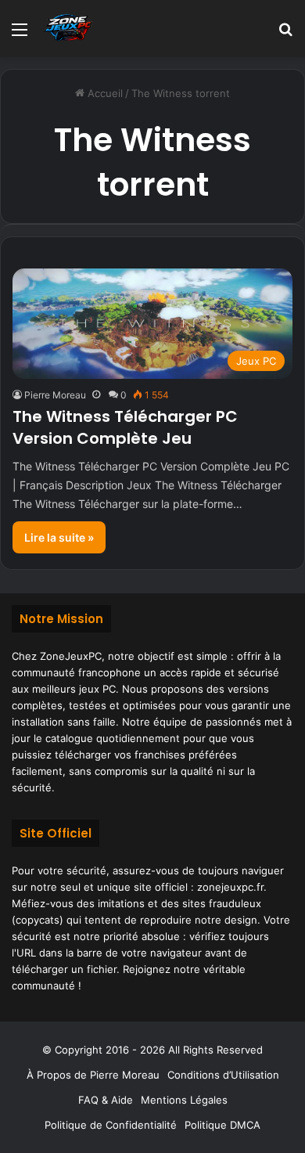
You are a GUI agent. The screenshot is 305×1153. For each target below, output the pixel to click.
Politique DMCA (222, 1125)
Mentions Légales (184, 1100)
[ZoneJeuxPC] (66, 28)
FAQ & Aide (105, 1100)
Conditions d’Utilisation (223, 1074)
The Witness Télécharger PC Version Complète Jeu (125, 427)
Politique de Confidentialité (111, 1125)
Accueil (103, 93)
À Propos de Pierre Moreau (93, 1074)
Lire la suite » (59, 537)
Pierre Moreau (55, 395)
